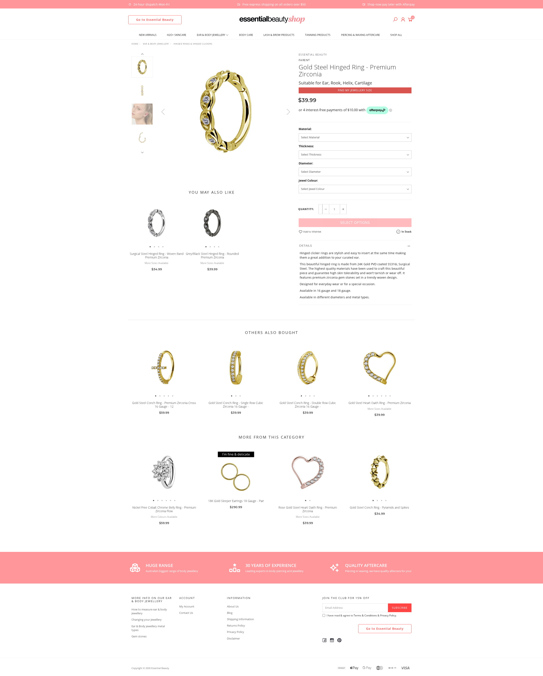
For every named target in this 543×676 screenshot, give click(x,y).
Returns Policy (236, 625)
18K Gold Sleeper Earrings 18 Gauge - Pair (236, 501)
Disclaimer (233, 638)
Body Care (246, 35)
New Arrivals (148, 35)
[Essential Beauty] (272, 19)
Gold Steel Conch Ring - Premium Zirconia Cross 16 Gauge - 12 (164, 404)
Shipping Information (240, 619)
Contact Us (186, 613)
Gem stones (139, 636)
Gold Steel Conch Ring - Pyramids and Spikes (379, 507)
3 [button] (159, 247)
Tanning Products (317, 35)
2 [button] (154, 247)
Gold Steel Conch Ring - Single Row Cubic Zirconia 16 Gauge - (236, 404)
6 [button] (390, 396)
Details (305, 245)
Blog (229, 613)
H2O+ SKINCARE (176, 35)
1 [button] (150, 247)
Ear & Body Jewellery (211, 35)
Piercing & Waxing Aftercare (360, 35)
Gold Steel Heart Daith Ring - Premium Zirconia (379, 403)
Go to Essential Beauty (155, 20)
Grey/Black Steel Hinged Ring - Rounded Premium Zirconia (212, 255)
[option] (225, 110)
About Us (233, 606)
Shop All (396, 35)
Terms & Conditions (365, 615)
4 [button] (163, 247)
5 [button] (173, 396)
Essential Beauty (313, 54)
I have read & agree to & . (362, 615)
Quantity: (306, 209)
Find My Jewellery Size (355, 90)
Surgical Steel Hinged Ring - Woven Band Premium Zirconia (156, 255)
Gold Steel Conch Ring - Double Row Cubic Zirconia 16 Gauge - (308, 404)
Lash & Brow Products (278, 35)
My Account (186, 606)
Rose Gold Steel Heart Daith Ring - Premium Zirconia (307, 509)
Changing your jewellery (147, 619)
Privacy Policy (235, 632)
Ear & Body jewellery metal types (148, 628)
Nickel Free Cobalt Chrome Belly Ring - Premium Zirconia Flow (164, 509)
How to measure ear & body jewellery (149, 611)
